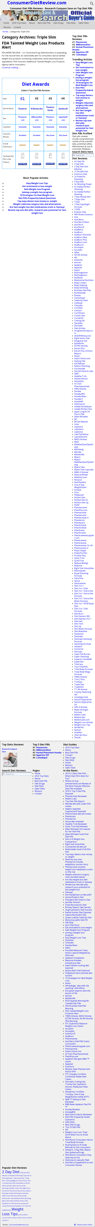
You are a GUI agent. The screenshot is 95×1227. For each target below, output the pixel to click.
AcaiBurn (78, 232)
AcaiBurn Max (80, 237)
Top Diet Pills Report (74, 801)
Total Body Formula (83, 669)
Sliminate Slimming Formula (83, 640)
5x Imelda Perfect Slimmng (82, 193)
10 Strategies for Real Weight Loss (37, 195)
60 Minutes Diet (37, 109)
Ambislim (78, 260)
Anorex (77, 262)
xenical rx (5, 1220)
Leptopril (78, 426)
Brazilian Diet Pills (82, 290)
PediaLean (79, 495)
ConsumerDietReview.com (19, 1225)
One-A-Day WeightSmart (80, 486)
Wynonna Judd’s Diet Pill (76, 920)
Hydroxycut (79, 404)
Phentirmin (79, 530)
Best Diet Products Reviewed (78, 1114)
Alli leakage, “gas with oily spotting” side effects (77, 986)
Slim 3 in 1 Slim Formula (81, 609)
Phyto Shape (80, 550)
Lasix (76, 424)
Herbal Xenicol (81, 378)
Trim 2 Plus (79, 679)
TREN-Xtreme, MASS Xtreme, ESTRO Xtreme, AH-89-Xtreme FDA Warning (79, 1018)
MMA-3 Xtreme (81, 472)
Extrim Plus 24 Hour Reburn (83, 352)
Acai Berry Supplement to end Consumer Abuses (79, 1163)
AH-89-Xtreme (80, 255)
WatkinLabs (79, 717)
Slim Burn (78, 613)
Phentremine (80, 543)
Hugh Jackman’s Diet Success (78, 909)
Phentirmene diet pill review (78, 813)
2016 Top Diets (19, 23)
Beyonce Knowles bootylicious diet (73, 961)
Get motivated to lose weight (37, 186)
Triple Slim (79, 684)
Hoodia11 (78, 399)
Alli (75, 257)
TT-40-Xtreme (80, 689)
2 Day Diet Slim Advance (81, 167)
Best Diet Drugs (72, 1124)
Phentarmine (80, 512)
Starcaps (78, 651)
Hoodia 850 (79, 394)
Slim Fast (78, 621)
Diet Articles (79, 328)
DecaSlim (78, 323)
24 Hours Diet (80, 174)
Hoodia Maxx (80, 396)
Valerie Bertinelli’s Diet (75, 915)
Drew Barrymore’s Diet (75, 904)
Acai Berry (79, 219)
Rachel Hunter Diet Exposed (78, 912)
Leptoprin (78, 429)
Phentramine (80, 540)
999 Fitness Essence (83, 214)
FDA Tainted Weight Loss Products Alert (33, 45)
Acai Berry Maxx (81, 222)
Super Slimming (81, 656)
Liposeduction (80, 436)
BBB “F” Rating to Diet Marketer (75, 1100)
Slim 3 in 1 (78, 585)
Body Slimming (81, 287)
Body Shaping (80, 285)
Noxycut (78, 479)
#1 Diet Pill (79, 161)
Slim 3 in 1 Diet (81, 588)
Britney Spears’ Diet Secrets (78, 907)
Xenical (77, 730)
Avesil (77, 270)
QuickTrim (79, 560)
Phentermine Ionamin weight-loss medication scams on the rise (79, 869)
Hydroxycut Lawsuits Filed (77, 1160)
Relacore (78, 565)
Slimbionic (79, 634)
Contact (17, 27)
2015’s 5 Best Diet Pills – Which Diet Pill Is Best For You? (77, 776)
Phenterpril (79, 522)
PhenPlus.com (80, 510)
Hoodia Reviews (72, 1109)
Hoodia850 (70, 1112)
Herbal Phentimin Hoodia (82, 48)
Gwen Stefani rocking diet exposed (77, 966)
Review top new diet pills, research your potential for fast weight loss (84, 125)
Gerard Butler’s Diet (74, 897)
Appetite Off (63, 109)
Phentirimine (80, 525)
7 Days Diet (79, 199)
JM (75, 419)
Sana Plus (78, 578)
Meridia (77, 452)
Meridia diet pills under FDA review (78, 805)
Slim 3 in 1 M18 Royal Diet (84, 604)
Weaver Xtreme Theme (84, 1225)
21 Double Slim (81, 171)
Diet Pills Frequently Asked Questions (37, 198)
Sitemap (69, 892)
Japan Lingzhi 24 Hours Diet (82, 412)
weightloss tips (6, 1210)
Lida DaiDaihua (81, 434)
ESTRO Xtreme (81, 345)
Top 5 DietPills (81, 666)
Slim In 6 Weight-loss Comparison (75, 840)
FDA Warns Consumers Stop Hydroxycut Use (78, 1156)
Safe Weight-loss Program (77, 930)
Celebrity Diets (81, 300)
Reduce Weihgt (81, 563)
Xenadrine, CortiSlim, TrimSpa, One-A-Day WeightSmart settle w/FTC (77, 1094)
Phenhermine (80, 507)
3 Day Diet (79, 181)
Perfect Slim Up (81, 502)
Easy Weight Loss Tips (37, 183)
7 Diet (77, 201)
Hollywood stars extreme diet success (78, 974)
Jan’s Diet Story (72, 925)
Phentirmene (80, 527)
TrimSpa (78, 681)
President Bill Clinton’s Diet (77, 899)
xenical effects (23, 1215)
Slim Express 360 (82, 616)
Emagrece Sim (80, 340)
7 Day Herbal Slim (82, 196)
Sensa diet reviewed (74, 821)
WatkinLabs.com (81, 719)
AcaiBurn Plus (80, 239)
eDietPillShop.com (82, 335)
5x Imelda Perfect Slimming (82, 188)
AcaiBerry (78, 229)
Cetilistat (78, 303)
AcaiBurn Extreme (82, 234)
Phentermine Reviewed (75, 796)
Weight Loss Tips (82, 724)
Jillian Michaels (81, 416)
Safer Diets (84, 23)
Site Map (69, 922)
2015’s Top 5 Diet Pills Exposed (75, 792)
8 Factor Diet (80, 212)
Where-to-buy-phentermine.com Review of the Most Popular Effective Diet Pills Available (78, 785)
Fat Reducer (79, 363)
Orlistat (77, 490)
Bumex (77, 295)
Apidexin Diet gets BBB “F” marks (77, 1060)
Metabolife (79, 454)
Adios (76, 252)
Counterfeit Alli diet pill (75, 846)
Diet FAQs (71, 23)
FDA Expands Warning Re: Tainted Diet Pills (77, 1002)
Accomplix (78, 247)
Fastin (77, 356)
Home (6, 23)
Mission (7, 27)
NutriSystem (80, 482)
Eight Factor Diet (82, 338)
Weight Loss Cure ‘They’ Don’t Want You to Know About (76, 1135)
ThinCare (78, 664)
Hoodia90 (78, 401)
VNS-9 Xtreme (80, 707)
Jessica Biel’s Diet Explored (77, 970)
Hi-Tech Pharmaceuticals (81, 385)
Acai (76, 217)
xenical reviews (27, 1218)
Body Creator (80, 282)
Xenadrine (79, 727)
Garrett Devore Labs (83, 371)
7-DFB (77, 209)
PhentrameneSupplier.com (77, 1046)
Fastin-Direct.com (82, 358)
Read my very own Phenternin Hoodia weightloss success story (76, 862)
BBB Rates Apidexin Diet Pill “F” (78, 1105)
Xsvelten (78, 732)
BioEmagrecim (81, 272)
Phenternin (22, 109)
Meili (76, 441)
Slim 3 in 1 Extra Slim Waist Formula (83, 599)
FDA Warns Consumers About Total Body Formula (79, 1141)
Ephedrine (79, 343)
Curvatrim (78, 318)
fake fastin (5, 1193)
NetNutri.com (80, 477)
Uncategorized (81, 697)
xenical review (16, 1218)
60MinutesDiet (83, 44)
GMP (76, 373)
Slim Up (77, 626)
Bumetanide (79, 292)
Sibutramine (80, 583)
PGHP (77, 505)
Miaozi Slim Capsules (84, 469)
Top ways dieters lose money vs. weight (37, 201)
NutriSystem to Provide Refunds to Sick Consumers (78, 1146)
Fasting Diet (79, 361)
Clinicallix (78, 305)
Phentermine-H (81, 517)
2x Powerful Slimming (79, 177)
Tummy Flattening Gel (82, 693)
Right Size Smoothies (84, 568)
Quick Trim (79, 558)
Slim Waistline (80, 631)
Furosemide (79, 368)
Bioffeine (78, 277)
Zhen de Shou (80, 735)
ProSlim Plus (80, 555)
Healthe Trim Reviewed (76, 824)
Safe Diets (70, 1122)
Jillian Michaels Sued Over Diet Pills (77, 835)
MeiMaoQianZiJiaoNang (83, 445)
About (32, 23)
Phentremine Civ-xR (83, 545)
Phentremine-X (81, 548)
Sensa (77, 580)
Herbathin (79, 381)
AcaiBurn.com (80, 242)
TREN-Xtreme (80, 677)
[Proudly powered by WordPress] (75, 1225)
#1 (22, 98)
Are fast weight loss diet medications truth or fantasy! (37, 207)
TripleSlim (79, 687)
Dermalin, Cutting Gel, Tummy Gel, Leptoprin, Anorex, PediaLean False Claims (76, 1085)
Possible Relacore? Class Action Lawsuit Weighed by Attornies (77, 953)
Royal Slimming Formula (81, 574)
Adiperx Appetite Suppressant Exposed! (75, 810)
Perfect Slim (79, 497)
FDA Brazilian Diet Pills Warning (75, 1007)
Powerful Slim (80, 553)
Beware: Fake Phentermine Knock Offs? (77, 1070)
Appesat (78, 267)
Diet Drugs (58, 23)
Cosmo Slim (79, 315)
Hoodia (77, 391)
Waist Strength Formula (81, 711)
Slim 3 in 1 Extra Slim (83, 591)
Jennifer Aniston (72, 902)
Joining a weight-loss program (37, 192)
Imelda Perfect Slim (83, 409)
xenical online (6, 1218)
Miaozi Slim (79, 467)
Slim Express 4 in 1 (82, 618)
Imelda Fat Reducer (83, 406)
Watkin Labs (80, 714)
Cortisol (78, 310)
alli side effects (11, 1186)
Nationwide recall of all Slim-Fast (78, 850)
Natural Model (81, 474)
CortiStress (79, 313)
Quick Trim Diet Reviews (76, 826)
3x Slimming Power (83, 184)
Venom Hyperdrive (83, 699)
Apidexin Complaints (74, 958)
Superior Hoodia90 (83, 659)
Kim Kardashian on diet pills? (78, 894)
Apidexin (78, 265)
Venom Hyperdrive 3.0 (83, 703)
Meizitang (78, 449)
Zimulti (77, 737)
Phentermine (80, 515)
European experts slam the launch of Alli (77, 992)
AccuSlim (78, 250)
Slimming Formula (82, 644)
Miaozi (77, 457)
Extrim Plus (79, 348)
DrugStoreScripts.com (83, 332)
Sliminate (78, 636)
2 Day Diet (79, 164)
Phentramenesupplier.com (84, 536)
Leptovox (78, 431)
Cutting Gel (79, 320)
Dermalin (78, 325)
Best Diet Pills (44, 23)
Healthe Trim (80, 376)
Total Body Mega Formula (82, 673)
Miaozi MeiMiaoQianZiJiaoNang (84, 462)
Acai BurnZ (79, 227)
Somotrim (78, 649)
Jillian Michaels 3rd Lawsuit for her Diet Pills (77, 830)
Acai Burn (78, 224)
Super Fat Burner (82, 654)
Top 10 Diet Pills (72, 1127)
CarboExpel (81, 54)
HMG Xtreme (80, 388)
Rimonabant (80, 570)
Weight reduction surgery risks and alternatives (37, 204)
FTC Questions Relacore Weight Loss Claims (76, 1024)
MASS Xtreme (80, 439)
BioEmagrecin (80, 275)
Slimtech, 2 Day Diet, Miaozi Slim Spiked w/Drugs (78, 1151)
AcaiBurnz (79, 244)
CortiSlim (78, 308)
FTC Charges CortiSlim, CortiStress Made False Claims (75, 1077)
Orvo (76, 492)
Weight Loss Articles (83, 722)
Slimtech (78, 646)
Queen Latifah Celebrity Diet (78, 917)
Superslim (78, 661)
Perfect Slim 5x (81, 500)
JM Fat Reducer (81, 421)
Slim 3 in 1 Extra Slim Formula (83, 594)
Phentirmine (80, 532)
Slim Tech (78, 623)
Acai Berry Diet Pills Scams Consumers (77, 1042)
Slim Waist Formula (83, 628)
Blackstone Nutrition (84, 280)
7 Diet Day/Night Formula (82, 205)
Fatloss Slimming (82, 366)
